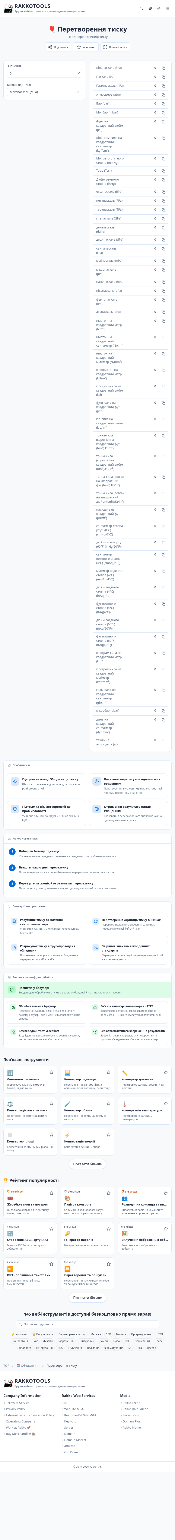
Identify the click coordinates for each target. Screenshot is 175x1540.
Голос (159, 1341)
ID (65, 1403)
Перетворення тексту (72, 1334)
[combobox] (44, 92)
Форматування (113, 1348)
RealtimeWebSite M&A (80, 1415)
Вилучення (75, 1348)
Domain (69, 1434)
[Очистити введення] (78, 73)
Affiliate (69, 1446)
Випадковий (86, 1341)
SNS (60, 1348)
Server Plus (131, 1415)
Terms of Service (17, 1403)
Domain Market (75, 1440)
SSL (130, 1348)
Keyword (70, 1421)
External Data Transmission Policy (30, 1415)
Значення (14, 66)
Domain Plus (132, 1421)
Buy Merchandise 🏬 (20, 1434)
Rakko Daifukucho (135, 1409)
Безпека (121, 1334)
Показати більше (87, 1164)
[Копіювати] (163, 68)
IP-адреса (25, 1348)
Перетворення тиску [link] (62, 1365)
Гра (140, 1348)
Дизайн (48, 1341)
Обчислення (142, 1341)
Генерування (44, 1348)
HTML (159, 1334)
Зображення (66, 1341)
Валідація (93, 1348)
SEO (108, 1334)
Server (68, 1427)
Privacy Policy (15, 1409)
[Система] (158, 8)
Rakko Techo (131, 1403)
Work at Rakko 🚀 (18, 1427)
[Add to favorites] (51, 1072)
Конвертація (21, 1341)
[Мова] (150, 8)
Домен (103, 1341)
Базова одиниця (19, 85)
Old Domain (72, 1452)
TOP (6, 1365)
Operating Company (20, 1421)
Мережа (96, 1334)
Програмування (141, 1334)
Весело (151, 1348)
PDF (127, 1341)
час (36, 1341)
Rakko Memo (132, 1427)
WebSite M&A (74, 1409)
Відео (116, 1341)
